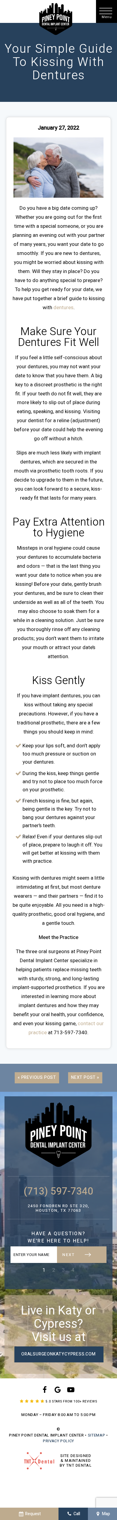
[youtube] (71, 1390)
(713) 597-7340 (58, 1192)
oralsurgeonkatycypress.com (58, 1354)
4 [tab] (72, 1270)
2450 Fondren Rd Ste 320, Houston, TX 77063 (58, 1208)
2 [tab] (53, 1270)
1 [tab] (44, 1270)
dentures (63, 307)
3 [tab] (63, 1270)
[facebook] (45, 1390)
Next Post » (85, 1077)
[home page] (55, 19)
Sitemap (96, 1435)
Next (68, 1255)
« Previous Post (37, 1077)
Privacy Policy (58, 1441)
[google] (58, 1390)
